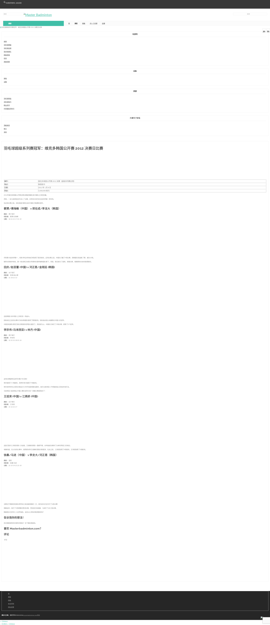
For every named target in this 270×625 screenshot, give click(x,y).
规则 (5, 41)
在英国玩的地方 (9, 109)
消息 (5, 132)
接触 (9, 600)
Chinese (5, 621)
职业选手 (7, 105)
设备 (5, 82)
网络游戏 (7, 55)
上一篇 (264, 31)
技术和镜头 (7, 52)
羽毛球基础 (7, 45)
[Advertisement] (135, 166)
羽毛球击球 (7, 48)
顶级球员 (7, 125)
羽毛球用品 (7, 98)
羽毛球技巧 (7, 102)
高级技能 (7, 62)
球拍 (5, 78)
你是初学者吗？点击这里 (14, 3)
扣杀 (5, 58)
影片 (5, 129)
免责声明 (11, 604)
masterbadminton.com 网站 (31, 615)
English (4, 624)
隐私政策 (11, 607)
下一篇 (268, 31)
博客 (9, 597)
